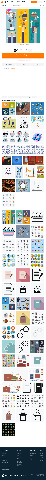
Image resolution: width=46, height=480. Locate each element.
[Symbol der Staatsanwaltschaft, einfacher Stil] (23, 415)
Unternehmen (5, 458)
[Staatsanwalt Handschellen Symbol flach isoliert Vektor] (37, 332)
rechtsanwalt (19, 97)
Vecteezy (3, 455)
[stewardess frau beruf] (8, 172)
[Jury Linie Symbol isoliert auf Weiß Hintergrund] (37, 289)
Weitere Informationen (7, 71)
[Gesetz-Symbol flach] (23, 217)
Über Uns (32, 457)
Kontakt (31, 455)
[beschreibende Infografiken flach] (8, 200)
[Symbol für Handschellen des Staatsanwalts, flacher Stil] (8, 346)
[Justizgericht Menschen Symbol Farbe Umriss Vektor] (8, 231)
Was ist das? (13, 68)
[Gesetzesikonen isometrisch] (37, 246)
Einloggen (39, 1)
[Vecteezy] (2, 2)
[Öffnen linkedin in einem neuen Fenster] (17, 476)
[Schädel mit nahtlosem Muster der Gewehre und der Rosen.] (8, 185)
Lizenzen (19, 453)
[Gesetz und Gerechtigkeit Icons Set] (23, 246)
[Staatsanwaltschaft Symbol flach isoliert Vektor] (8, 415)
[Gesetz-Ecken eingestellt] (23, 108)
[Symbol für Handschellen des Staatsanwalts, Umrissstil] (22, 346)
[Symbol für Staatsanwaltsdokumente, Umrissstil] (8, 289)
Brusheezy (4, 453)
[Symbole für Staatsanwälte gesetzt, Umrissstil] (37, 401)
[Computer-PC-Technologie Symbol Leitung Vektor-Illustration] (37, 185)
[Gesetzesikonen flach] (8, 332)
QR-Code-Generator (6, 469)
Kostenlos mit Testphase (23, 55)
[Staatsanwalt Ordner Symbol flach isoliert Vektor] (37, 360)
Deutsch (40, 458)
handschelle (11, 97)
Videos (17, 1)
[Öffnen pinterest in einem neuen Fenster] (19, 476)
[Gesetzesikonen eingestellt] (8, 246)
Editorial (23, 1)
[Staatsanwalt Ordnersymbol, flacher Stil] (37, 303)
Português (41, 457)
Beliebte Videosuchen (19, 465)
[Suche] (40, 5)
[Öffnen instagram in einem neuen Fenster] (15, 476)
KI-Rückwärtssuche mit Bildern (6, 464)
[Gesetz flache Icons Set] (8, 108)
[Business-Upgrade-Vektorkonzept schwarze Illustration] (23, 122)
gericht (4, 97)
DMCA (18, 455)
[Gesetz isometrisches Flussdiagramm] (23, 231)
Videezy (3, 457)
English (40, 453)
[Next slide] (41, 97)
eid (25, 97)
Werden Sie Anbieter (32, 459)
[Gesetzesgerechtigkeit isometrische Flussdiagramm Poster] (37, 108)
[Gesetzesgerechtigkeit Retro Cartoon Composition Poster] (30, 172)
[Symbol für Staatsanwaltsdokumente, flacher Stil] (23, 275)
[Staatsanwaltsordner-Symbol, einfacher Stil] (38, 387)
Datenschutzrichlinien (39, 477)
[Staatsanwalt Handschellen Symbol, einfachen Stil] (23, 332)
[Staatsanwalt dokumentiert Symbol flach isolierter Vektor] (8, 275)
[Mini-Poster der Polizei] (37, 346)
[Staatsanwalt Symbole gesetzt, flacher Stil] (8, 360)
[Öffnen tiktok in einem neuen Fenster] (21, 476)
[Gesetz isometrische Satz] (8, 303)
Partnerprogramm (21, 457)
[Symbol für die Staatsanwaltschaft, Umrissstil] (37, 415)
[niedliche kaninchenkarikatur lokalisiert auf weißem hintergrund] (19, 172)
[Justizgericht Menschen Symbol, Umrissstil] (37, 217)
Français (40, 460)
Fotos (12, 1)
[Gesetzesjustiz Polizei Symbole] (9, 260)
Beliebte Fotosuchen (19, 462)
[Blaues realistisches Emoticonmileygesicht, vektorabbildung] (17, 160)
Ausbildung (4, 460)
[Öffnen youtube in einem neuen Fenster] (25, 476)
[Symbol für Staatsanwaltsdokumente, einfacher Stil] (37, 275)
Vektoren (6, 1)
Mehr (5, 2)
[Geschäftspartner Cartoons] (9, 122)
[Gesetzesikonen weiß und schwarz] (37, 318)
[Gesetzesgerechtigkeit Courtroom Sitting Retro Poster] (33, 160)
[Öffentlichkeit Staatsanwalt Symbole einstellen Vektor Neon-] (8, 429)
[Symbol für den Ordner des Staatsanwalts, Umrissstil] (27, 387)
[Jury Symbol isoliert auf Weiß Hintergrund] (23, 289)
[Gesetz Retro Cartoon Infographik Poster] (40, 172)
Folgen (30, 51)
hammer (34, 97)
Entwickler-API (5, 462)
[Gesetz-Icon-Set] (23, 260)
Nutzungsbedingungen (39, 476)
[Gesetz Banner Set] (8, 217)
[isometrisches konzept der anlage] (15, 137)
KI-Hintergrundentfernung (7, 467)
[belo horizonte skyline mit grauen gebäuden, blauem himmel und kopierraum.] (23, 185)
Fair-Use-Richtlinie (39, 478)
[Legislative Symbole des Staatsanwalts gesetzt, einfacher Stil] (23, 401)
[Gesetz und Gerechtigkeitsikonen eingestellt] (23, 303)
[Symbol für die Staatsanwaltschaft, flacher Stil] (23, 318)
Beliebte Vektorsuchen (20, 459)
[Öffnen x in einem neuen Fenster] (23, 476)
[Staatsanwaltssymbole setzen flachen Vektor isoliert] (8, 401)
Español (40, 455)
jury (29, 97)
